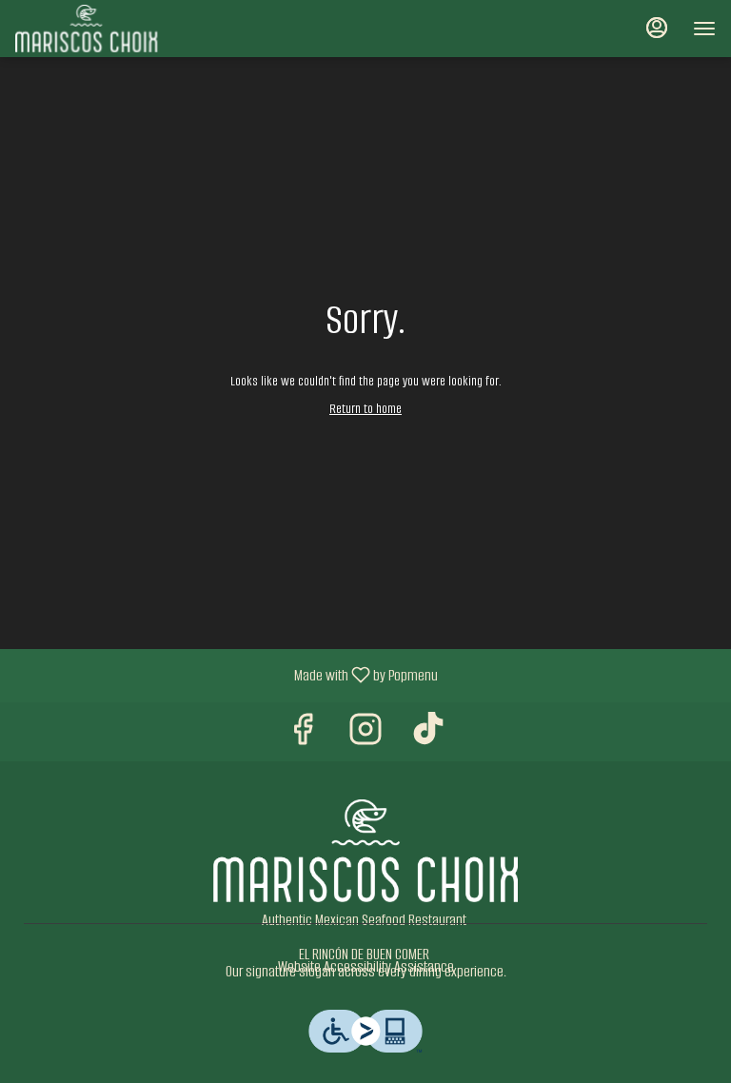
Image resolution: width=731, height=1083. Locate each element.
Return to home (365, 409)
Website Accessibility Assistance (366, 966)
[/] (365, 849)
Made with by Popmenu (226, 675)
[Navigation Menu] (704, 28)
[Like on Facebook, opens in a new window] (303, 736)
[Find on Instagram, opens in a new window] (365, 736)
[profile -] (656, 27)
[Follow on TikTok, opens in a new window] (428, 736)
